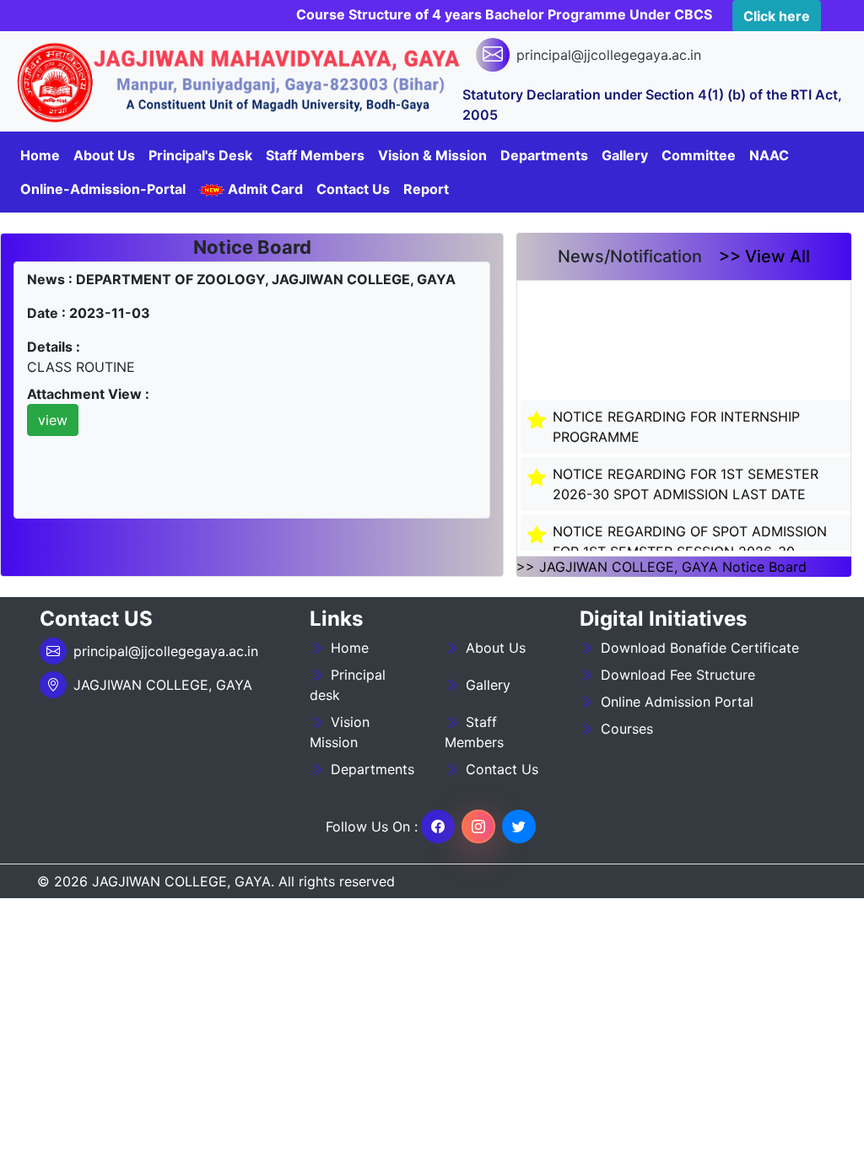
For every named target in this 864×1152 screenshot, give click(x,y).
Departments (370, 769)
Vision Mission (340, 732)
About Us (104, 155)
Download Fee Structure (676, 674)
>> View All (764, 256)
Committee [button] (699, 155)
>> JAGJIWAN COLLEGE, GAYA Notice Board (661, 566)
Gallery (488, 684)
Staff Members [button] (315, 155)
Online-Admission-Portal (103, 188)
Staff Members (474, 732)
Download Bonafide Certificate (698, 647)
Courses (625, 728)
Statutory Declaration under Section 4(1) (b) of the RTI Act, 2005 (652, 104)
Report (426, 188)
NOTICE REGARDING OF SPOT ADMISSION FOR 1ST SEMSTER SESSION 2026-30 (690, 535)
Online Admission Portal (675, 701)
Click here (776, 16)
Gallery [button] (625, 155)
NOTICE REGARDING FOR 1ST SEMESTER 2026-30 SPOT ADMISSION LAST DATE (685, 478)
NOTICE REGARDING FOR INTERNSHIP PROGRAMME (676, 420)
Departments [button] (544, 155)
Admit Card (263, 188)
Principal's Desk (200, 155)
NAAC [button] (769, 155)
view (53, 420)
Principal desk (348, 684)
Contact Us (353, 188)
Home (40, 155)
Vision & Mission (432, 155)
